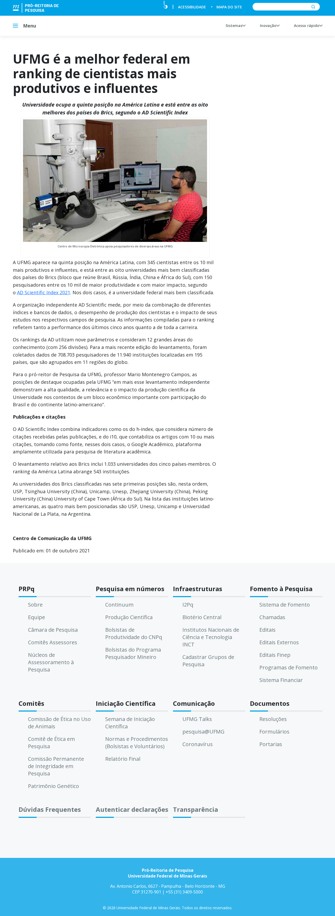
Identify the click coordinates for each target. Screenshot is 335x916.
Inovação (268, 25)
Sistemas (234, 25)
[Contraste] (166, 6)
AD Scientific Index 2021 (43, 292)
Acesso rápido (306, 25)
